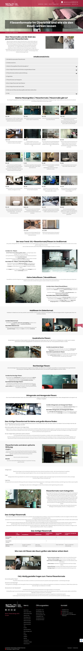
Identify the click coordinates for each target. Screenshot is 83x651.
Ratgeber (10, 32)
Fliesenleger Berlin (34, 50)
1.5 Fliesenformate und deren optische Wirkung (16, 73)
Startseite (6, 32)
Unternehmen (26, 640)
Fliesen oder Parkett (27, 611)
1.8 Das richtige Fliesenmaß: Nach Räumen (15, 83)
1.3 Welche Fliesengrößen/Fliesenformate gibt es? (17, 66)
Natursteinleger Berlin (28, 631)
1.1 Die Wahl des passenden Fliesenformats (15, 59)
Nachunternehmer (27, 629)
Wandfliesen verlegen (28, 641)
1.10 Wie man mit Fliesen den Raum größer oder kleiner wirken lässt (21, 90)
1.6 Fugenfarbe (9, 76)
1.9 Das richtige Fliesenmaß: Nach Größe (15, 86)
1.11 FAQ (7, 93)
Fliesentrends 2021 (27, 618)
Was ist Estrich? (27, 643)
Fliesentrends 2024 (27, 622)
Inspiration (40, 4)
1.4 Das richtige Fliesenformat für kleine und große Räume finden (20, 69)
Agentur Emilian (16, 649)
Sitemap (25, 638)
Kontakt (25, 627)
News (25, 633)
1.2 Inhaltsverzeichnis (11, 62)
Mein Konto (74, 4)
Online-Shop (56, 4)
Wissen (45, 4)
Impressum (70, 647)
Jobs (24, 626)
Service (50, 4)
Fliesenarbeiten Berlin (28, 613)
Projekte (25, 634)
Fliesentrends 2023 (27, 620)
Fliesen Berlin (26, 610)
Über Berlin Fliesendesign (65, 4)
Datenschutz (75, 647)
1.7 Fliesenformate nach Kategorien (14, 79)
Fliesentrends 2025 (27, 624)
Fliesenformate (26, 615)
